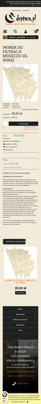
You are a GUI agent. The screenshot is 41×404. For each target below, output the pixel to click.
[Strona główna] (20, 18)
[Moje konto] (25, 31)
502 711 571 (37, 5)
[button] (5, 31)
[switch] (5, 401)
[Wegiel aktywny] (20, 37)
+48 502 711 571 (22, 383)
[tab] (20, 160)
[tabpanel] (20, 205)
